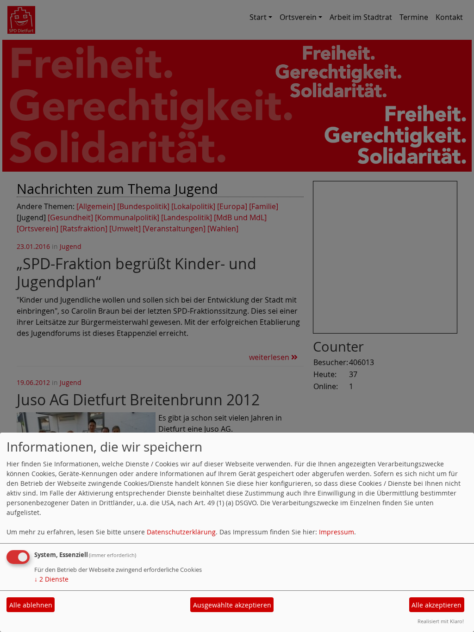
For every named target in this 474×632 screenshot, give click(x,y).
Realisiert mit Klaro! (441, 621)
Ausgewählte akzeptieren (232, 605)
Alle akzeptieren (437, 605)
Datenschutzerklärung (181, 531)
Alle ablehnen (30, 605)
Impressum (336, 531)
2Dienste (51, 579)
